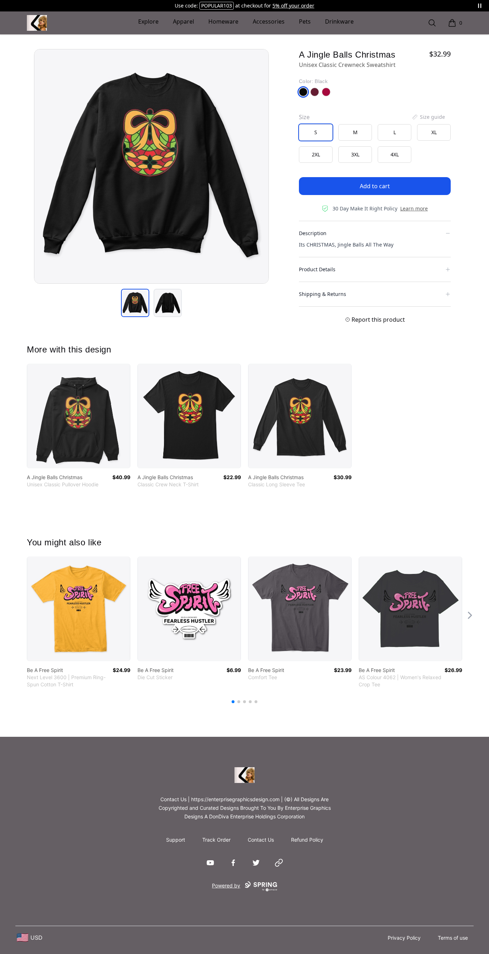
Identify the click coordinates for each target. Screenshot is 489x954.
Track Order (216, 840)
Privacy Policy (404, 938)
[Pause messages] (479, 5)
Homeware (223, 21)
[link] (78, 416)
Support (175, 840)
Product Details (317, 269)
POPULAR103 (216, 5)
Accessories (269, 21)
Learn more (414, 208)
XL (434, 132)
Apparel (183, 21)
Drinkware (339, 21)
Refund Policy (307, 840)
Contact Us (261, 840)
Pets (305, 21)
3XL (355, 154)
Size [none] (304, 117)
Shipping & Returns (322, 294)
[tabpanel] (151, 166)
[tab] (135, 302)
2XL (316, 154)
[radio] (316, 132)
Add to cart (375, 186)
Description (312, 233)
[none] (428, 117)
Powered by (226, 885)
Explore (148, 21)
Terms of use (453, 938)
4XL (395, 154)
